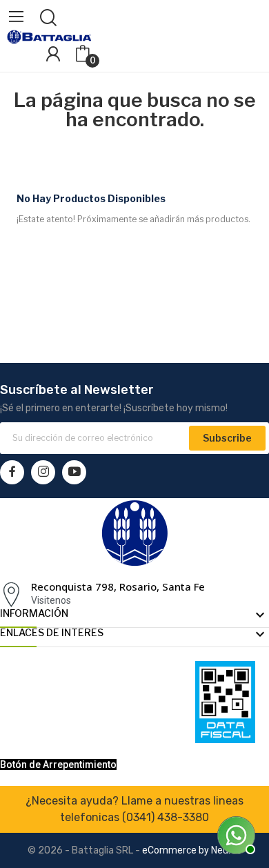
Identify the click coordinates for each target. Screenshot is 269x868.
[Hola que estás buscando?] (234, 833)
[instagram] (43, 472)
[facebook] (12, 472)
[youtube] (74, 472)
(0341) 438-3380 (165, 817)
